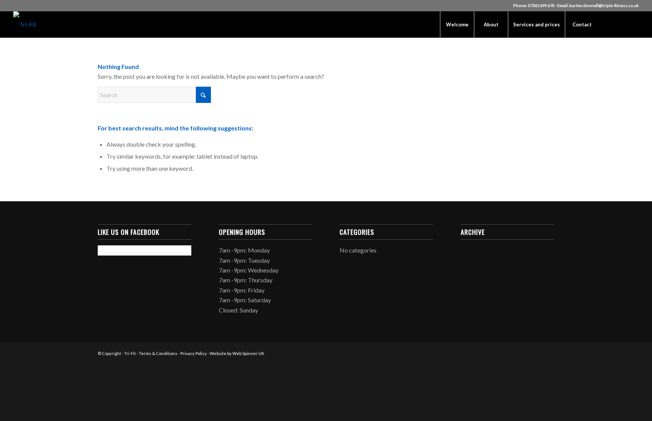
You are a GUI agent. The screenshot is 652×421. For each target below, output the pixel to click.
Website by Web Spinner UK (237, 353)
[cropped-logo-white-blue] (24, 24)
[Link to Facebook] (610, 24)
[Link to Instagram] (621, 24)
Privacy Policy (193, 353)
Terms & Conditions (158, 353)
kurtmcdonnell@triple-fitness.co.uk (604, 5)
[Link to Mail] (633, 24)
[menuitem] (457, 24)
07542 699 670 (541, 5)
